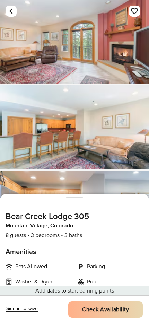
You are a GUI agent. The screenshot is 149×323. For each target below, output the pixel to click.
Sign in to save (22, 309)
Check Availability (105, 309)
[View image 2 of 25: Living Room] (74, 127)
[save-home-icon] (134, 11)
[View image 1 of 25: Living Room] (74, 42)
